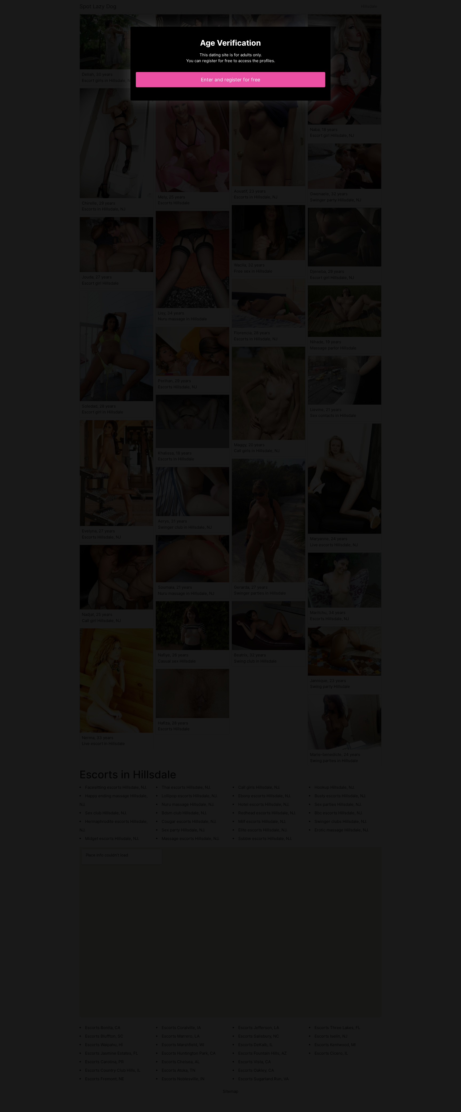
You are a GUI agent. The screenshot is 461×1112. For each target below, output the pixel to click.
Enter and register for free (230, 79)
